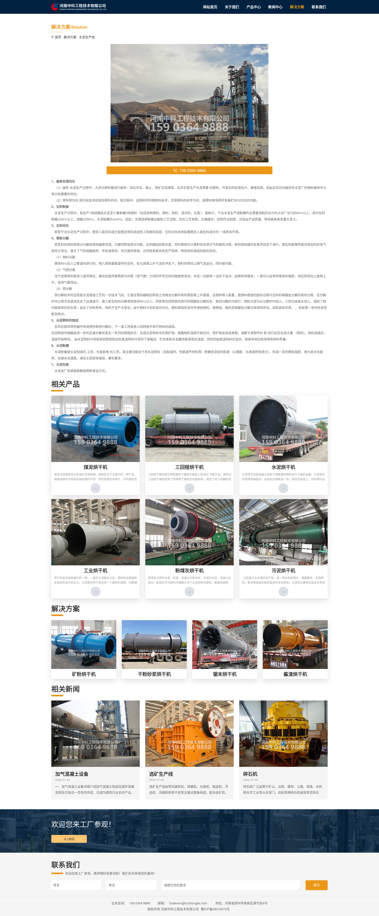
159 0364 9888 (139, 903)
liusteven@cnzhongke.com (188, 903)
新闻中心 (275, 6)
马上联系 (69, 839)
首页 (58, 37)
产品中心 (254, 6)
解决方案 (297, 6)
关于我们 (232, 6)
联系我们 (319, 6)
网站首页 (210, 6)
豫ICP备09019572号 (215, 909)
